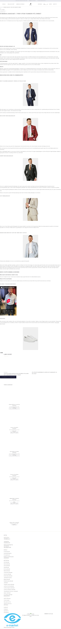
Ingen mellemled (7, 598)
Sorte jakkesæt (7, 565)
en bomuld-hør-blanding (14, 68)
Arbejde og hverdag (20, 4)
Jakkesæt (6, 582)
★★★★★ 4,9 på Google (48, 613)
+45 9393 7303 (6, 541)
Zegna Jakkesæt (7, 592)
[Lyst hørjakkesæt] (30, 209)
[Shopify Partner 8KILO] (14, 627)
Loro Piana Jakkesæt (8, 594)
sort (4, 323)
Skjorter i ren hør (3, 68)
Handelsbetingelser (8, 553)
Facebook (6, 607)
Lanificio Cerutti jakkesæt (9, 586)
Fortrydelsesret (7, 554)
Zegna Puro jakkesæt (14, 522)
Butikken (40, 4)
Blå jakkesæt (6, 560)
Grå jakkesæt (6, 562)
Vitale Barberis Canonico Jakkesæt (11, 591)
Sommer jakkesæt (7, 574)
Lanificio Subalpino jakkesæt (9, 589)
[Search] (47, 4)
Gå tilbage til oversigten (8, 377)
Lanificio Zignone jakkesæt (9, 587)
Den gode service (7, 601)
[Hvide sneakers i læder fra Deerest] (30, 338)
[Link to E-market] (12, 626)
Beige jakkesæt (7, 579)
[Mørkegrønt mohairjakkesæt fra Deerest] (30, 169)
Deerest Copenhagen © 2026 (9, 627)
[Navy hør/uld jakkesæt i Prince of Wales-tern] (30, 94)
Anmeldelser (6, 612)
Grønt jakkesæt (7, 563)
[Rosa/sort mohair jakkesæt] (30, 129)
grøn (58, 322)
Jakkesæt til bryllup (8, 577)
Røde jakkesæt (7, 570)
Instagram (6, 609)
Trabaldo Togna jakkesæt (9, 584)
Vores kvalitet (6, 600)
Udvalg (3, 4)
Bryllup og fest (11, 4)
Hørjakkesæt (6, 567)
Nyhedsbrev (6, 610)
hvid (56, 322)
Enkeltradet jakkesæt (8, 575)
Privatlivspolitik (7, 551)
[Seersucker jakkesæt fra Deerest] (30, 246)
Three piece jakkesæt (8, 572)
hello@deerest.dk (7, 542)
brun (1, 323)
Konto (50, 4)
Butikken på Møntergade (9, 556)
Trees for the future (7, 603)
